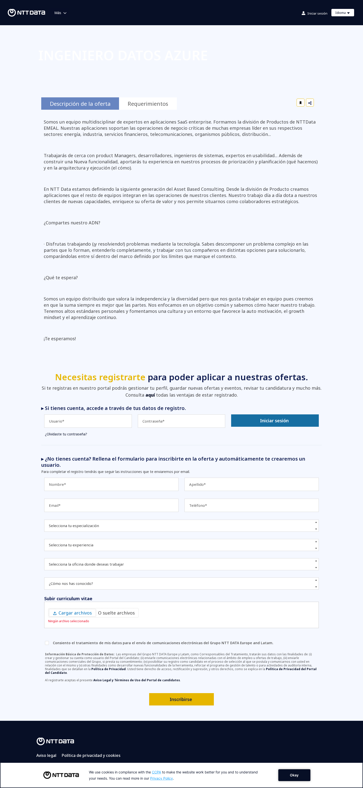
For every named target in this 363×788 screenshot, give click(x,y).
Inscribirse (181, 699)
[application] (181, 775)
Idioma (344, 13)
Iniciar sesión (317, 13)
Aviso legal (46, 755)
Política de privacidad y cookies (91, 755)
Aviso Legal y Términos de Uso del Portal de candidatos (136, 680)
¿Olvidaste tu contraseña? (66, 434)
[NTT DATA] (55, 741)
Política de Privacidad (108, 669)
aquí (150, 395)
